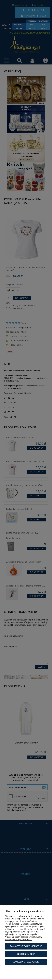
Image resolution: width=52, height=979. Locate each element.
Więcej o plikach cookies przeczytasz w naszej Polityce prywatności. (23, 938)
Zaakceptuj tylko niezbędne (26, 946)
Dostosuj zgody (26, 954)
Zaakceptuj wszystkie (26, 962)
